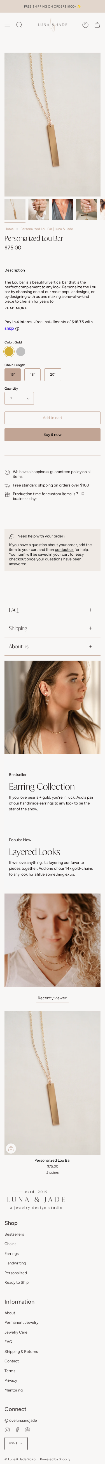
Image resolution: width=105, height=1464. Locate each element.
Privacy (10, 1380)
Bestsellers (14, 1234)
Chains (10, 1243)
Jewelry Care (15, 1332)
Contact (11, 1361)
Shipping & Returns (21, 1351)
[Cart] (97, 25)
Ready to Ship (16, 1282)
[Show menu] (7, 25)
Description (14, 270)
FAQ (13, 610)
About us (19, 646)
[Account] (85, 25)
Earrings (11, 1253)
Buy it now (52, 434)
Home (9, 229)
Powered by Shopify (55, 1459)
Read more (15, 308)
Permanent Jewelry (21, 1322)
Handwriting (15, 1263)
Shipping (18, 628)
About (9, 1313)
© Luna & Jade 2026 (20, 1459)
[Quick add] (11, 1148)
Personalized (15, 1273)
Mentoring (13, 1390)
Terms (9, 1371)
